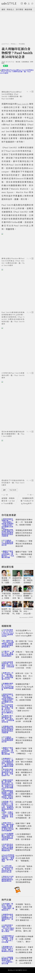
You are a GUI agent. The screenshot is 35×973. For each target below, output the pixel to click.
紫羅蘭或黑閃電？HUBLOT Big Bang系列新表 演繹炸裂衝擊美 (24, 688)
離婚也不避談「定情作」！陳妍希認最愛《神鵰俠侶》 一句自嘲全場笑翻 (24, 555)
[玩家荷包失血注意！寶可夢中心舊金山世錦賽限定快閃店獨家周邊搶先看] (8, 848)
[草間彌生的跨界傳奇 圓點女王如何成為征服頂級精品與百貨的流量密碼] (8, 533)
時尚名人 (10, 9)
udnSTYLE (5, 44)
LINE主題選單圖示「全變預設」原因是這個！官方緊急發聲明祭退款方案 (24, 838)
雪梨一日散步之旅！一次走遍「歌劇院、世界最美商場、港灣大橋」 (24, 816)
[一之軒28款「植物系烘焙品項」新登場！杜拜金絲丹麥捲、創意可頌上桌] (8, 869)
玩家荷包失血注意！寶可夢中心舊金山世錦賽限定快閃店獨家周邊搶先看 (24, 849)
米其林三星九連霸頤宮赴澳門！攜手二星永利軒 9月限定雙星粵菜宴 (24, 720)
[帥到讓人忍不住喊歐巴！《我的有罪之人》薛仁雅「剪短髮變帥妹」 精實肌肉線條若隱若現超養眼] (8, 805)
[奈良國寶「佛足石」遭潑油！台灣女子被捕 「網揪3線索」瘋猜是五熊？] (8, 907)
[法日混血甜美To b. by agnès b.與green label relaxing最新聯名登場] (8, 633)
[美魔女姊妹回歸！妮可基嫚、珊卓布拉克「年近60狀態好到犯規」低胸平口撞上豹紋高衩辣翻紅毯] (8, 783)
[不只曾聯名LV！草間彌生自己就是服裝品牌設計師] (8, 544)
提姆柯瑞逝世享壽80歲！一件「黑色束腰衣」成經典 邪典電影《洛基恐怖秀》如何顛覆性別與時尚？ (24, 524)
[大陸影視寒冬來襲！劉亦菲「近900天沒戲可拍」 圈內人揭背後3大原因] (8, 928)
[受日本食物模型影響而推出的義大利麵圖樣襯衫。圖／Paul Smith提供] (17, 405)
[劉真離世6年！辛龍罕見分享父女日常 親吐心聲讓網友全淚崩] (8, 950)
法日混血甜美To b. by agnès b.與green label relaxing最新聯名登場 (24, 634)
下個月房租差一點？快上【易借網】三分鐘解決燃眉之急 (6, 595)
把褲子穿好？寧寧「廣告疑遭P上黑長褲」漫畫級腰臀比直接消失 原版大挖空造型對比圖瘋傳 (24, 828)
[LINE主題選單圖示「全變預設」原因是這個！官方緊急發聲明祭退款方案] (8, 837)
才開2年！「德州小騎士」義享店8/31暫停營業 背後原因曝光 (24, 654)
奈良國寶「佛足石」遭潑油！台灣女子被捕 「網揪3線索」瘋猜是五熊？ (24, 908)
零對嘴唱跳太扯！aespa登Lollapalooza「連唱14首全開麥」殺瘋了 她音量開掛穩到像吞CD (28, 611)
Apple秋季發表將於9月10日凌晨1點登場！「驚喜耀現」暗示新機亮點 (24, 859)
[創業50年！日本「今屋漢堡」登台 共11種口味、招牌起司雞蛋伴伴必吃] (8, 676)
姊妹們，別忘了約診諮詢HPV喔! (6, 611)
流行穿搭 (19, 9)
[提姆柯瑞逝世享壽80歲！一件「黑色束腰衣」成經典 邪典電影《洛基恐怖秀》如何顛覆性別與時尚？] (8, 522)
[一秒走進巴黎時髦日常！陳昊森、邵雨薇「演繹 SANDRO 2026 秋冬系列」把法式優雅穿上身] (8, 708)
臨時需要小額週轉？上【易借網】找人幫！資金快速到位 (28, 595)
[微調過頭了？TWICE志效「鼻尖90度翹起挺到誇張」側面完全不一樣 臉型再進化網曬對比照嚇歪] (8, 762)
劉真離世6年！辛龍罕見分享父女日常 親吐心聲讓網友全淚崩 (24, 949)
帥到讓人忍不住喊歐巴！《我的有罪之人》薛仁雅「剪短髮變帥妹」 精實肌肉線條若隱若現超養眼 (24, 807)
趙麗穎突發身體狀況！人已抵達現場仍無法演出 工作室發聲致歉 (17, 580)
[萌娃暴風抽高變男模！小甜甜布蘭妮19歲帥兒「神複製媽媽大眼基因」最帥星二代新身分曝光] (8, 794)
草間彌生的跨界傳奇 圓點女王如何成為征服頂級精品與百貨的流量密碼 (24, 534)
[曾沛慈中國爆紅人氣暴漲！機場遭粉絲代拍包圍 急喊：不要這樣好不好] (8, 772)
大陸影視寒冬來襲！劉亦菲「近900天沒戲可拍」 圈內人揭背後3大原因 (24, 929)
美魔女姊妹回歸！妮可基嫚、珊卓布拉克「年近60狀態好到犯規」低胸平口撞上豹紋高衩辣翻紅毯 (24, 785)
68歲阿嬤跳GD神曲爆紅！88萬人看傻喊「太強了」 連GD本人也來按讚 (24, 940)
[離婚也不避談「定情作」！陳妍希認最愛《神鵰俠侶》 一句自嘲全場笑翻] (8, 554)
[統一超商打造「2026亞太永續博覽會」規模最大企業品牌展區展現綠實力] (8, 644)
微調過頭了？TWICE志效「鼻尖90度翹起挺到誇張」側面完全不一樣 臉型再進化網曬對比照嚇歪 (17, 595)
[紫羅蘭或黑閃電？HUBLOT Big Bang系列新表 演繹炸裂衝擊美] (8, 687)
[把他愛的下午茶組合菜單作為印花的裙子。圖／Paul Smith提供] (17, 459)
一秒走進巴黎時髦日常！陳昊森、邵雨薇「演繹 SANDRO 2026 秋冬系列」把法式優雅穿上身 (24, 710)
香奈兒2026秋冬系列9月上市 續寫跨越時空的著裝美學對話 (24, 879)
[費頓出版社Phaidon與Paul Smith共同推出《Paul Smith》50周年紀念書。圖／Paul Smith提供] (17, 79)
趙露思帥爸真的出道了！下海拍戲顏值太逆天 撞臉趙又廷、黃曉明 (24, 919)
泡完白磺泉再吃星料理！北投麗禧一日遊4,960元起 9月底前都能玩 (24, 666)
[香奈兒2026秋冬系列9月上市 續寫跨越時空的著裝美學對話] (8, 880)
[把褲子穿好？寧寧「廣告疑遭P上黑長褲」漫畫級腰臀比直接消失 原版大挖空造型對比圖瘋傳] (8, 826)
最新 (3, 9)
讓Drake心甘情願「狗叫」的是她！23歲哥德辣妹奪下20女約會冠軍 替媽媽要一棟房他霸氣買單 (17, 611)
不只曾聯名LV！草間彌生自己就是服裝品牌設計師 (24, 543)
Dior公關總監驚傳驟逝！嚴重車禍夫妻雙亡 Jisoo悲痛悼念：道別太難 (24, 962)
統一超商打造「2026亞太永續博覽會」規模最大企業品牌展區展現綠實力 (24, 645)
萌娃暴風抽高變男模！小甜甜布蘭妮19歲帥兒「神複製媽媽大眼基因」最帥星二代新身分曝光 (24, 796)
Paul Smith (13, 490)
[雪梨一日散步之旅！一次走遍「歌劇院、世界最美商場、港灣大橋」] (8, 815)
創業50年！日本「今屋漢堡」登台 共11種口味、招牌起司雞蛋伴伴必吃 (24, 677)
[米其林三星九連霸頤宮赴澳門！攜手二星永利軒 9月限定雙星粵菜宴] (8, 719)
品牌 (4, 490)
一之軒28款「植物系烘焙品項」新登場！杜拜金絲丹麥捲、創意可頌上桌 (24, 870)
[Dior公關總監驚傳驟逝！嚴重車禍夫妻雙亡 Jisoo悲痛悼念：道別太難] (8, 961)
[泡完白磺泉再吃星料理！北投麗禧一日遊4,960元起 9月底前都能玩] (8, 665)
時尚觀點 (22, 44)
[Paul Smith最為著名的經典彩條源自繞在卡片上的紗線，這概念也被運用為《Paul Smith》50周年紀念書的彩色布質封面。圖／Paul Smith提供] (17, 289)
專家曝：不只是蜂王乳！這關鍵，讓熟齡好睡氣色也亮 (6, 580)
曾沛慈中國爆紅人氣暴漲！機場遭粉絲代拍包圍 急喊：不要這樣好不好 (24, 773)
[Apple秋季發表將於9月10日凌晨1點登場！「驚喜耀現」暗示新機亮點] (8, 858)
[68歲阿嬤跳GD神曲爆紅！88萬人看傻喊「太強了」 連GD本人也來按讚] (8, 939)
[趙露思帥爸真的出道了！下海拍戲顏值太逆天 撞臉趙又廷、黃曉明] (8, 918)
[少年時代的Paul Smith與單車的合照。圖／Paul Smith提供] (17, 349)
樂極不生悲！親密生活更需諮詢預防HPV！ (28, 580)
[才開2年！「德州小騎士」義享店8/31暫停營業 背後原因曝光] (8, 655)
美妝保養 (28, 9)
